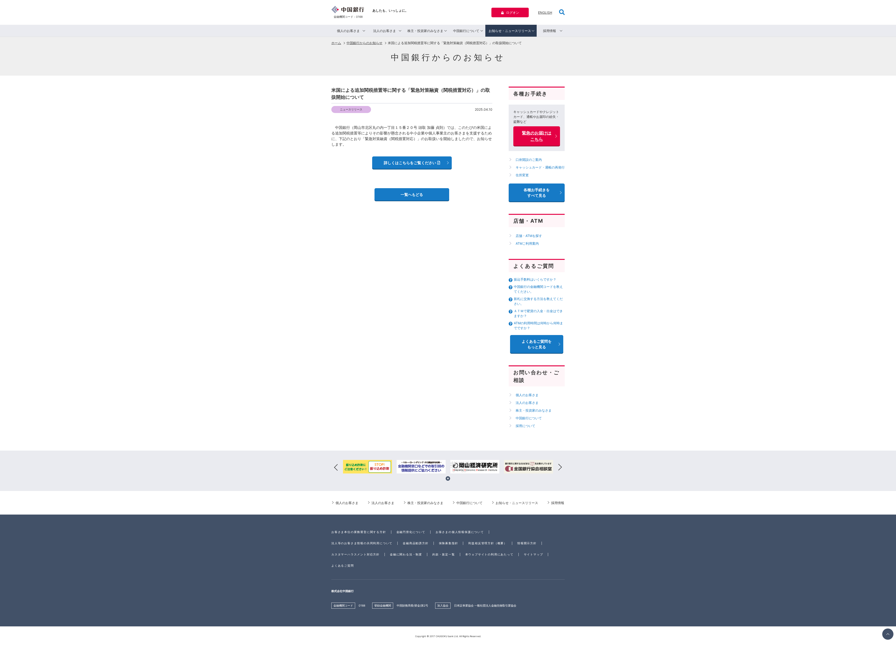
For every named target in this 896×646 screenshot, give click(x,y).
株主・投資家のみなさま (425, 31)
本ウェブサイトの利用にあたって (489, 554)
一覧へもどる (412, 194)
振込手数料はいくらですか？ (535, 279)
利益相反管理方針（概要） (487, 543)
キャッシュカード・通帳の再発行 (540, 167)
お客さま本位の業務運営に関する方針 (358, 532)
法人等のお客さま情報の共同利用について (361, 543)
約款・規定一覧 (443, 554)
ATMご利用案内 (527, 243)
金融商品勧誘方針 (415, 543)
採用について (525, 426)
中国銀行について (466, 31)
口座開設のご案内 (529, 160)
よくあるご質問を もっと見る (537, 344)
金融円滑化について (410, 532)
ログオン (512, 12)
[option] (367, 467)
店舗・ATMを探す (529, 236)
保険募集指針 (448, 543)
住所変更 (522, 175)
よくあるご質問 (342, 565)
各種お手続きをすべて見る (537, 192)
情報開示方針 (527, 543)
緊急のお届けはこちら (536, 136)
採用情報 (549, 31)
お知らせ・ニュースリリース (510, 31)
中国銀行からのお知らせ (364, 43)
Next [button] (560, 467)
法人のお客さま (384, 31)
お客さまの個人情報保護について (460, 532)
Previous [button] (336, 467)
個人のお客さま (348, 31)
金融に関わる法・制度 (406, 554)
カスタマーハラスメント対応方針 (355, 554)
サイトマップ (533, 554)
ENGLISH (545, 12)
